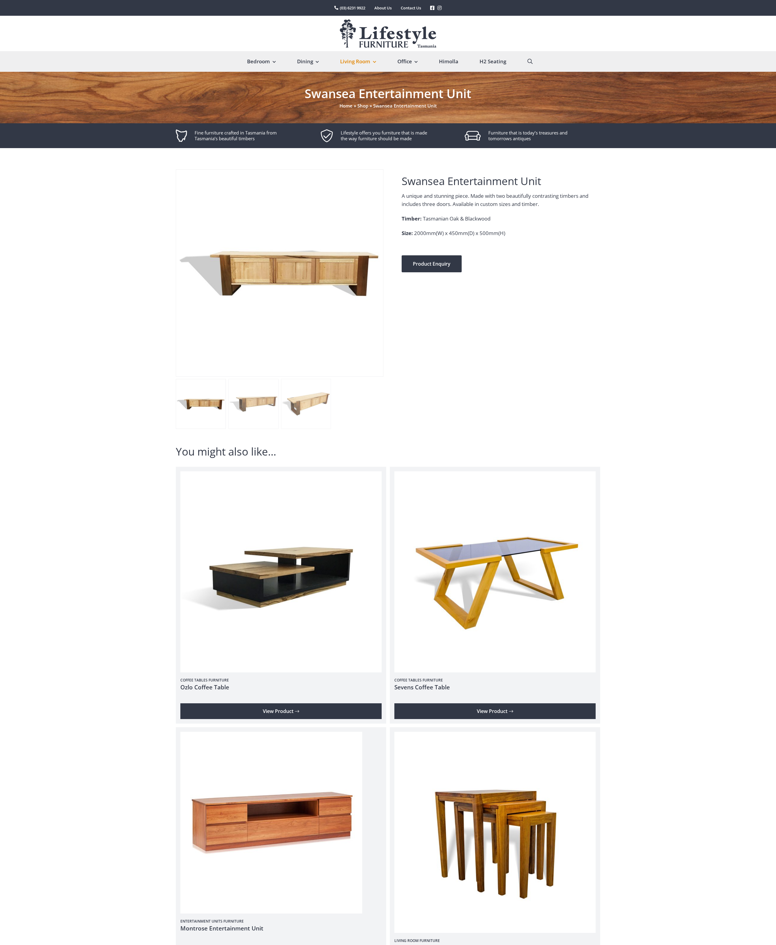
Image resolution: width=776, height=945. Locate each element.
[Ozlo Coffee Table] (281, 475)
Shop (362, 106)
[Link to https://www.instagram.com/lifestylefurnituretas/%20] (439, 7)
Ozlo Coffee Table (204, 687)
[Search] (530, 61)
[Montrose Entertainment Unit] (271, 735)
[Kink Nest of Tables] (495, 735)
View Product (278, 711)
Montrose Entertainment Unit (221, 928)
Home (346, 106)
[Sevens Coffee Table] (495, 475)
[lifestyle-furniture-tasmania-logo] (388, 21)
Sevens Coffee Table (422, 687)
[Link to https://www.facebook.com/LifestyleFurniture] (432, 7)
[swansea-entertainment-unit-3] (279, 273)
